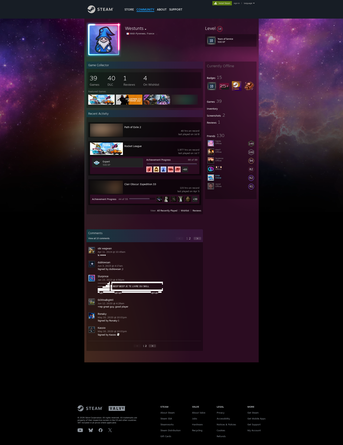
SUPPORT (175, 9)
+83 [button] (185, 169)
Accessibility (223, 418)
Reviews (197, 210)
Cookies (221, 430)
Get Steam (253, 412)
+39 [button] (195, 199)
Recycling (197, 430)
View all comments (99, 238)
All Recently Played (167, 210)
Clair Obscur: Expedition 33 (140, 184)
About (162, 9)
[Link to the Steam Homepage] (100, 12)
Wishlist (185, 210)
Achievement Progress (158, 159)
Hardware (197, 424)
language (248, 3)
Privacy (220, 412)
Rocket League (133, 146)
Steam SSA (166, 418)
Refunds (221, 436)
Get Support (254, 424)
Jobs (194, 418)
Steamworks (167, 424)
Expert (106, 161)
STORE (129, 9)
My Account (254, 430)
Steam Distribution (170, 430)
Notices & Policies (226, 424)
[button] (231, 28)
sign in (237, 3)
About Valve (198, 412)
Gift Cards (165, 436)
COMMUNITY (145, 9)
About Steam (167, 412)
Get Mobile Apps (256, 418)
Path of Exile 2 (132, 127)
